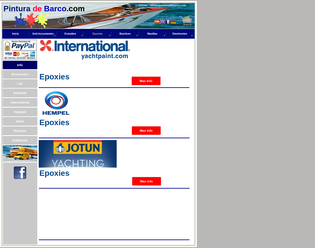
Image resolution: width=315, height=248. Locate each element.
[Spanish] (157, 21)
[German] (174, 21)
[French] (168, 21)
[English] (162, 21)
